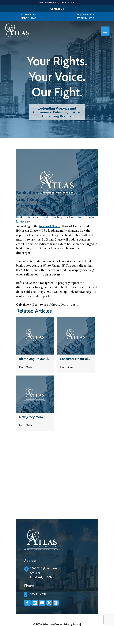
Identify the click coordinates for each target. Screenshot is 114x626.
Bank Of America (27, 217)
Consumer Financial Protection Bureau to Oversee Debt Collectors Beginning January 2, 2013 (75, 359)
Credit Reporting (50, 217)
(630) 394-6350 (85, 18)
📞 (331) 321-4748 (66, 2)
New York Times (49, 226)
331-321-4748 (38, 594)
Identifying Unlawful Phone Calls (33, 359)
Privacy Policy (72, 624)
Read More (25, 367)
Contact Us (57, 8)
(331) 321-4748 (28, 18)
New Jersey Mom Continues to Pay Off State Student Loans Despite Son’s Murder (34, 417)
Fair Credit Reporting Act (79, 217)
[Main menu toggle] (105, 31)
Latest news (24, 221)
